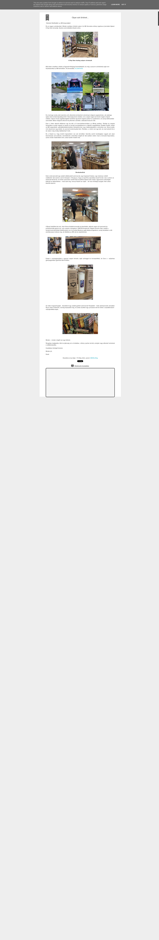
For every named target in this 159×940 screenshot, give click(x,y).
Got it (124, 4)
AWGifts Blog (94, 358)
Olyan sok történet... (80, 17)
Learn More (115, 4)
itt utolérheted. (78, 68)
